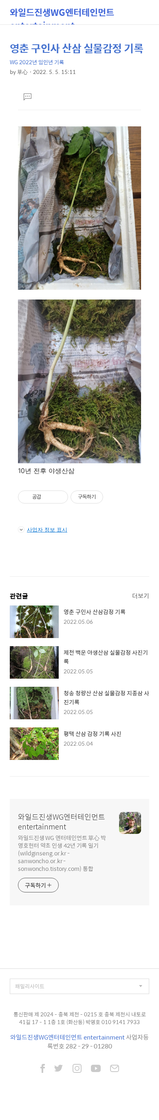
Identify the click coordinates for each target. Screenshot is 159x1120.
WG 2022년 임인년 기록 (37, 62)
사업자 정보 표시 (47, 529)
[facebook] (42, 1069)
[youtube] (96, 1069)
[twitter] (58, 1069)
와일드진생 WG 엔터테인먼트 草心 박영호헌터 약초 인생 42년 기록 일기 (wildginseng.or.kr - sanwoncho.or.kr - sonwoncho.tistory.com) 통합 (62, 853)
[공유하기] (49, 497)
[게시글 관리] (59, 497)
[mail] (114, 1069)
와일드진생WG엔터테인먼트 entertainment (62, 14)
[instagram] (77, 1069)
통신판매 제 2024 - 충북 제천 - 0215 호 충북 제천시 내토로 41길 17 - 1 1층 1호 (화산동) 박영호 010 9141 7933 (79, 1018)
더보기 (140, 595)
